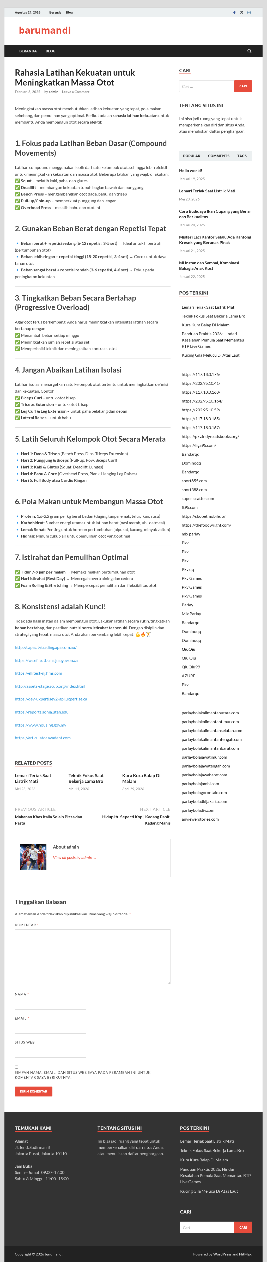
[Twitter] (242, 12)
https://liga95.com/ (199, 445)
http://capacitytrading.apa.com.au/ (46, 647)
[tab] (191, 156)
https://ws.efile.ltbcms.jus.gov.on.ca (46, 660)
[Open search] (249, 51)
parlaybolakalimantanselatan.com (212, 730)
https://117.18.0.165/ (201, 418)
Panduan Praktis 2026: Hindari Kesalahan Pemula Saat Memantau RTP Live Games (213, 340)
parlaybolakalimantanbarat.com (210, 748)
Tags (242, 156)
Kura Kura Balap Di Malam (205, 324)
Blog (69, 12)
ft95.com (190, 507)
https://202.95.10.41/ (201, 383)
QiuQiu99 (191, 666)
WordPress (222, 1254)
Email (22, 1018)
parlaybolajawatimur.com (204, 756)
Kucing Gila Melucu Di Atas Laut (211, 354)
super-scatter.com (198, 498)
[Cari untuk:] (215, 86)
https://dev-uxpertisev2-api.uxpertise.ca (51, 698)
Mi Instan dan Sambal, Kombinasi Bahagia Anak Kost (209, 265)
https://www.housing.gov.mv (40, 724)
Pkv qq (188, 569)
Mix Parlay (191, 613)
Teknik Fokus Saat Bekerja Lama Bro (86, 778)
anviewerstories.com (200, 818)
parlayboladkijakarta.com (204, 801)
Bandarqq (190, 454)
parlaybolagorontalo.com (204, 792)
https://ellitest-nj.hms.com (38, 672)
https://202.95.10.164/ (202, 400)
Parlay (187, 604)
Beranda (55, 12)
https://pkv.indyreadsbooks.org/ (210, 436)
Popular (191, 156)
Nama (22, 994)
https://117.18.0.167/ (201, 427)
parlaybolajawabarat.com (204, 774)
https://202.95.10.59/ (201, 409)
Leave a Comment (75, 92)
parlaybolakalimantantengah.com (212, 739)
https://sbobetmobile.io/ (204, 516)
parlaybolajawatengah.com (206, 765)
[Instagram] (249, 12)
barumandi (45, 30)
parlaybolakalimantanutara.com (210, 712)
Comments (218, 156)
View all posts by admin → (75, 857)
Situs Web (25, 1042)
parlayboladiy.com (198, 810)
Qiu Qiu (189, 657)
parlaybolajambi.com (200, 783)
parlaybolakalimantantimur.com (210, 721)
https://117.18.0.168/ (201, 391)
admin (53, 92)
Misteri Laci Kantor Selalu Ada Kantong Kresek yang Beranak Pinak (215, 239)
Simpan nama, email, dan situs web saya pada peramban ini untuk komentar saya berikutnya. (83, 1075)
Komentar (27, 925)
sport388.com (194, 489)
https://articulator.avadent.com (43, 737)
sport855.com (194, 480)
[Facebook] (234, 12)
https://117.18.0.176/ (201, 374)
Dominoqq (191, 462)
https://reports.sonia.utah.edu (42, 711)
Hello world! (190, 170)
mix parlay (191, 533)
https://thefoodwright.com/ (206, 524)
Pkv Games (192, 578)
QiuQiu (188, 649)
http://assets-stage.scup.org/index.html (50, 686)
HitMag (245, 1254)
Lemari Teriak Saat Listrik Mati (33, 778)
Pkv (185, 542)
